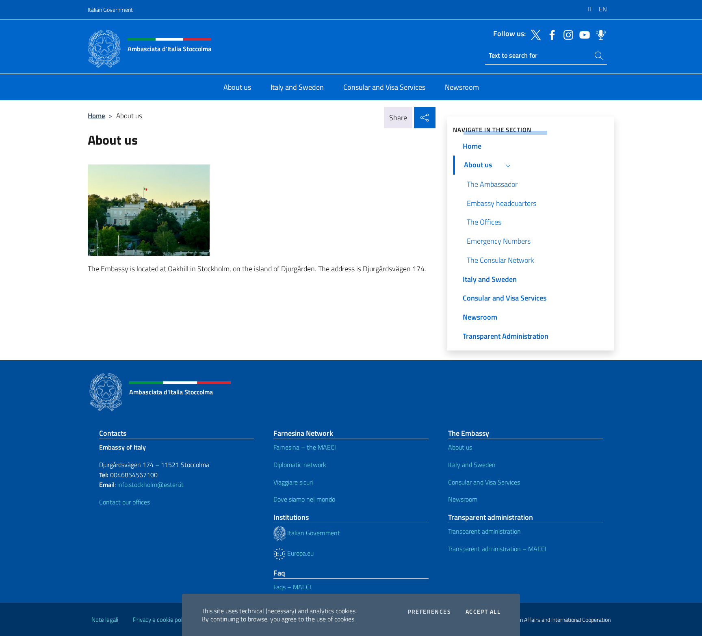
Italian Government (110, 9)
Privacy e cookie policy (161, 619)
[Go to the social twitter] (534, 34)
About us (460, 447)
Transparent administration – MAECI (497, 549)
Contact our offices (124, 502)
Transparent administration (484, 531)
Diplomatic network (299, 464)
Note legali (104, 619)
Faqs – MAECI (292, 587)
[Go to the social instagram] (566, 34)
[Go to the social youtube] (582, 34)
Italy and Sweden (472, 464)
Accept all (483, 611)
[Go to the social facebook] (550, 34)
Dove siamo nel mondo (304, 499)
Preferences (429, 611)
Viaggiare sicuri (293, 482)
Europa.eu (300, 553)
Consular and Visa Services (484, 482)
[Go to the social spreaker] (599, 34)
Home (96, 115)
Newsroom (462, 499)
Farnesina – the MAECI (304, 447)
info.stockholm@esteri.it (150, 484)
